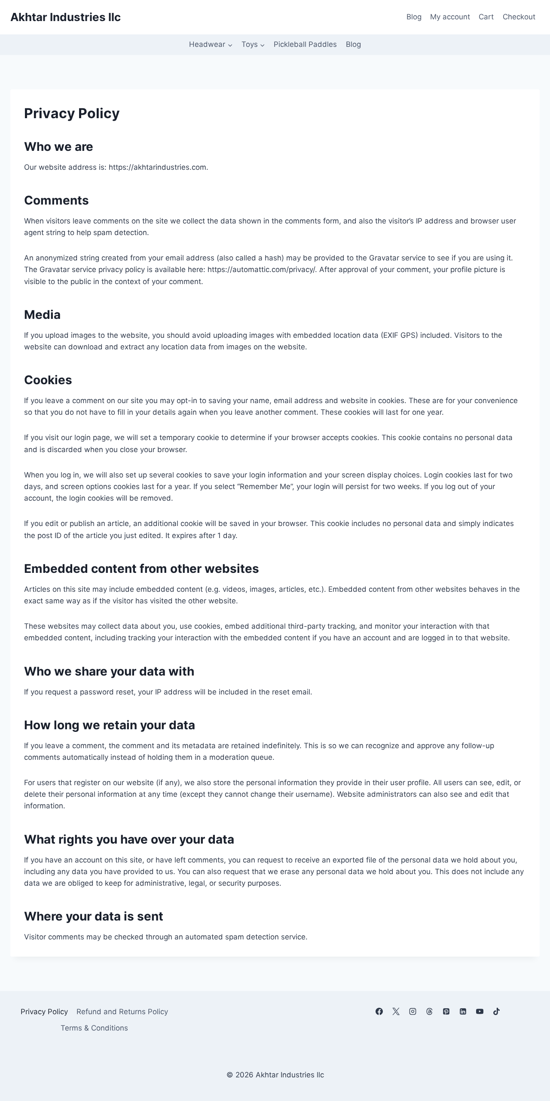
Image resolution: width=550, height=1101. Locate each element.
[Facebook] (379, 1011)
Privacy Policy (44, 1011)
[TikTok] (496, 1011)
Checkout (519, 16)
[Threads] (429, 1011)
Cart (486, 16)
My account (450, 16)
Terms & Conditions (94, 1028)
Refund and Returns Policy (122, 1011)
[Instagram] (413, 1011)
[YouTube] (480, 1011)
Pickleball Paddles (305, 44)
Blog (414, 16)
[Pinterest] (446, 1011)
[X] (395, 1011)
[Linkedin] (463, 1011)
